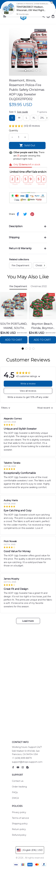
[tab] (26, 71)
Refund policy (19, 835)
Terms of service (20, 818)
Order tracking (19, 786)
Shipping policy (20, 823)
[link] (8, 9)
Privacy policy (19, 812)
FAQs (15, 792)
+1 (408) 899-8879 (22, 758)
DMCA (15, 798)
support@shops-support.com (27, 762)
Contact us (17, 781)
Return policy (19, 829)
